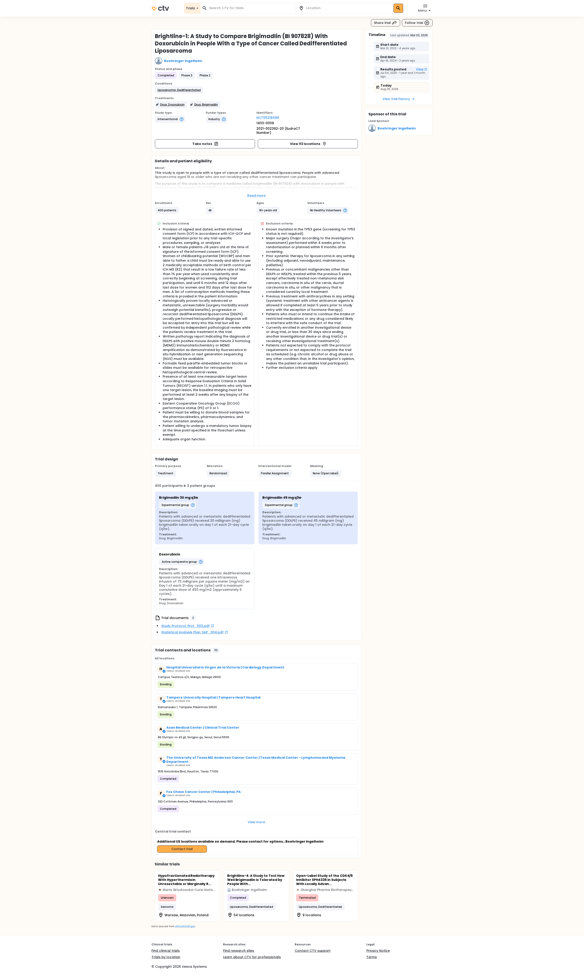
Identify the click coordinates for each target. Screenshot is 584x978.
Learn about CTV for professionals (252, 957)
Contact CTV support (313, 951)
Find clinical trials (165, 951)
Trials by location (165, 957)
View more (256, 822)
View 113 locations (305, 144)
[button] (179, 90)
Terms (371, 957)
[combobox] (250, 8)
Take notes (202, 144)
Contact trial (182, 849)
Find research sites (238, 951)
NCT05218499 (267, 118)
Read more (256, 196)
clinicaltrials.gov (185, 926)
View (420, 69)
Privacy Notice (378, 951)
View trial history (396, 99)
